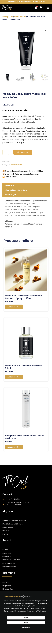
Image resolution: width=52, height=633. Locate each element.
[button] (48, 7)
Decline (26, 623)
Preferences (26, 628)
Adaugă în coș (22, 152)
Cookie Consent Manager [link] (12, 596)
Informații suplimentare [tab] (16, 190)
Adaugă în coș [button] (13, 307)
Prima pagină (7, 17)
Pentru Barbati (20, 17)
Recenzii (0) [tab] (10, 194)
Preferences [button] (41, 611)
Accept (26, 618)
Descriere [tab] (9, 185)
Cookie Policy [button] (34, 608)
